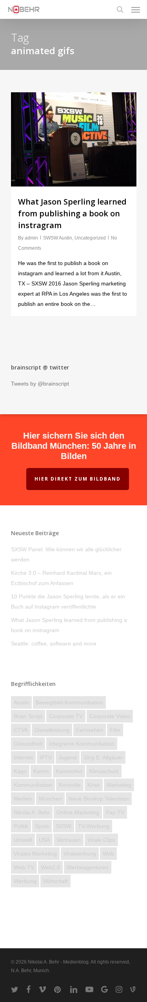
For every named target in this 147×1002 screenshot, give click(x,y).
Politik (21, 826)
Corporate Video (109, 716)
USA (44, 840)
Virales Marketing (35, 853)
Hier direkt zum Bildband (77, 478)
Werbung (25, 881)
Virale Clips (101, 840)
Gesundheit (28, 744)
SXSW (63, 826)
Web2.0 (50, 867)
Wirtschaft (55, 881)
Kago (20, 771)
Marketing (119, 785)
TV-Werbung (93, 826)
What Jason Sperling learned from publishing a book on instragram (72, 213)
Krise (93, 785)
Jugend (67, 757)
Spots (42, 826)
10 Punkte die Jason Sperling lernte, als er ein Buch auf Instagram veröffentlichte (68, 601)
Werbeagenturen (88, 867)
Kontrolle (70, 785)
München (50, 798)
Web (108, 853)
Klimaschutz (104, 771)
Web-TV (24, 867)
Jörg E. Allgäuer (103, 757)
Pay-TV (115, 812)
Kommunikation (33, 785)
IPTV (46, 757)
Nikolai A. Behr (32, 812)
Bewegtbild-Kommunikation (69, 702)
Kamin (41, 771)
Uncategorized (90, 238)
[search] (120, 9)
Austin (21, 702)
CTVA (21, 730)
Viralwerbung (80, 853)
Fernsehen (89, 730)
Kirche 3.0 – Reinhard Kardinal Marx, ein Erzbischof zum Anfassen (61, 578)
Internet (23, 757)
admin (31, 238)
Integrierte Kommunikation (81, 744)
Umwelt (23, 840)
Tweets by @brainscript (40, 383)
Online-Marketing (77, 812)
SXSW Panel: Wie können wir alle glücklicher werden (66, 554)
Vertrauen (68, 840)
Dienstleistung (51, 730)
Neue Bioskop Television (99, 798)
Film (115, 730)
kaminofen (69, 771)
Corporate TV (66, 716)
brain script (28, 716)
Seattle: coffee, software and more (53, 643)
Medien (23, 798)
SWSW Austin (57, 238)
